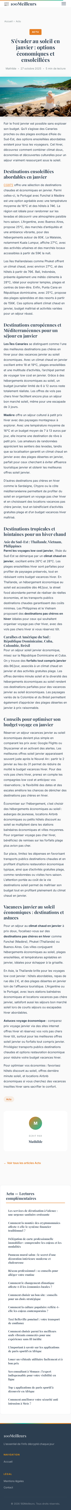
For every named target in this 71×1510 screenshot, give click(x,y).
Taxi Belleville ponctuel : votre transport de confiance (34, 1321)
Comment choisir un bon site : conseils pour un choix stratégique (32, 1297)
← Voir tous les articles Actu (22, 1163)
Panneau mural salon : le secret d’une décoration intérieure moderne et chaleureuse (32, 1258)
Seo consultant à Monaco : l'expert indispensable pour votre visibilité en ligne (32, 1375)
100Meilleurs (20, 4)
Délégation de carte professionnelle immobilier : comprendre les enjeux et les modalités (35, 1243)
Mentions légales (14, 1481)
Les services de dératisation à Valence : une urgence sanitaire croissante (33, 1212)
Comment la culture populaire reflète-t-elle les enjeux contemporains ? (33, 1309)
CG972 (8, 185)
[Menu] (63, 4)
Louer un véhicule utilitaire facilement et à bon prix (35, 1361)
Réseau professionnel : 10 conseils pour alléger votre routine (33, 1272)
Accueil (8, 21)
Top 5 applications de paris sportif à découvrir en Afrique (31, 1389)
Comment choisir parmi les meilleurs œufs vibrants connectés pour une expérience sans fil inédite (32, 1335)
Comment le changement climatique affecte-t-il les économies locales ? (31, 1285)
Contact (8, 1487)
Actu (18, 21)
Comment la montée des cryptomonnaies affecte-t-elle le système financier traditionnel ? (34, 1227)
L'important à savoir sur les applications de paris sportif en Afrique (33, 1349)
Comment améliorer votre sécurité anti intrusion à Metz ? (33, 1401)
